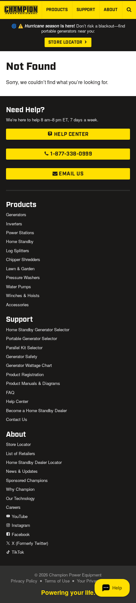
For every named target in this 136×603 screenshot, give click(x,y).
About (111, 10)
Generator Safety (21, 356)
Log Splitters (17, 250)
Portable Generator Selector (31, 338)
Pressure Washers (23, 277)
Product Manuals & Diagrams (33, 383)
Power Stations (20, 232)
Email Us (70, 174)
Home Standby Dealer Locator (34, 462)
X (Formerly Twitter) (29, 543)
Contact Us (16, 419)
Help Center (71, 134)
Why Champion (20, 489)
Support (86, 10)
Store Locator (66, 42)
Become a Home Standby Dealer (36, 410)
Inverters (14, 224)
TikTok (17, 552)
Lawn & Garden (20, 268)
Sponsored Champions (27, 480)
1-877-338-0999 (70, 154)
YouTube (18, 516)
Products (57, 10)
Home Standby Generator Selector (37, 329)
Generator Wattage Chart (29, 365)
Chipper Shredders (23, 259)
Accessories (17, 305)
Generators (16, 214)
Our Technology (20, 498)
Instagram (20, 525)
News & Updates (22, 471)
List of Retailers (20, 453)
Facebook (19, 534)
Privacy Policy (24, 581)
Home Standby (20, 241)
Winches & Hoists (23, 295)
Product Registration (25, 374)
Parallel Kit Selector (24, 347)
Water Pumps (18, 286)
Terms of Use (57, 581)
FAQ (10, 392)
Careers (13, 507)
